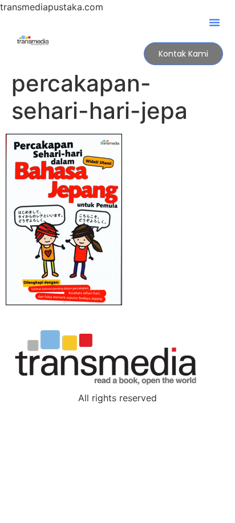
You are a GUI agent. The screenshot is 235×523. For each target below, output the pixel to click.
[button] (214, 22)
